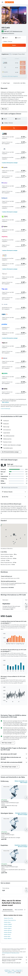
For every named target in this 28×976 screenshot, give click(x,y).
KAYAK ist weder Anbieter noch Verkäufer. (12, 957)
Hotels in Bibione (7, 938)
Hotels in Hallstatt (8, 924)
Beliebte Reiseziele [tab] (8, 909)
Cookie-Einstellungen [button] (5, 408)
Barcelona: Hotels (11, 972)
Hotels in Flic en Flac (8, 918)
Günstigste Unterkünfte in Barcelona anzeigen (21, 813)
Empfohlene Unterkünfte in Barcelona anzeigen (21, 845)
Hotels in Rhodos (7, 932)
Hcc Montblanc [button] (5, 801)
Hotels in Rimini (7, 934)
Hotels (13, 970)
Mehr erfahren (5, 402)
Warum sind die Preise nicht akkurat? (11, 962)
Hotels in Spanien (8, 971)
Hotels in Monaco (8, 930)
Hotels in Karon (7, 922)
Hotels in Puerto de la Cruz (10, 920)
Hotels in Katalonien (17, 971)
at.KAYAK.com (7, 970)
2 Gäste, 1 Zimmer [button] (7, 41)
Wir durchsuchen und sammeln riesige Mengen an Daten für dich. (12, 959)
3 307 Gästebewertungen (15, 31)
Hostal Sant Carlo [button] (5, 833)
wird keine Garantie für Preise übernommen (10, 952)
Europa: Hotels (19, 970)
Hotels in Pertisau (8, 926)
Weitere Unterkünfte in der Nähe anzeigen (21, 781)
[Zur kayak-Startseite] (9, 2)
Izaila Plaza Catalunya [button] (6, 865)
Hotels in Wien (7, 936)
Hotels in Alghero (8, 928)
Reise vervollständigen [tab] (20, 909)
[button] (2, 2)
